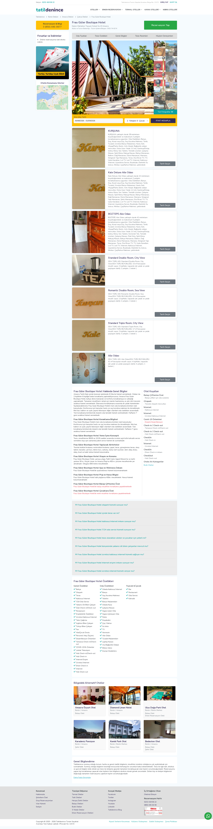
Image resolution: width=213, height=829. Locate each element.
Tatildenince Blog (115, 810)
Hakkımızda (40, 794)
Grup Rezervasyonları (44, 800)
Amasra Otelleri (67, 17)
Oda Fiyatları (81, 36)
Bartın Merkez (156, 710)
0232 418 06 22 (150, 802)
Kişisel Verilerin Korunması (119, 821)
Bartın (77, 710)
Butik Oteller (149, 465)
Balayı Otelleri (77, 803)
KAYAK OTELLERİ (152, 10)
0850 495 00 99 (150, 805)
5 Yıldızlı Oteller (78, 810)
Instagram (112, 800)
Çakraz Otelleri (82, 17)
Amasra (84, 710)
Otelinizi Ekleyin (150, 794)
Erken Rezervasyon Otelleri (82, 813)
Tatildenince (40, 17)
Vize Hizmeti (40, 803)
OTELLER (94, 10)
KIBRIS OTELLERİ (170, 10)
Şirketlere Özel (42, 797)
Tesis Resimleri (141, 36)
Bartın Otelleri (53, 17)
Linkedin (111, 807)
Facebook (112, 794)
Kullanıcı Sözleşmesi (139, 821)
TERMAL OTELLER (132, 10)
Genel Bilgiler (121, 36)
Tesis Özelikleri (101, 36)
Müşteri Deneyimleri (164, 36)
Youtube (111, 803)
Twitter (111, 797)
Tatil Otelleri (77, 797)
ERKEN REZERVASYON (111, 10)
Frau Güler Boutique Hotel (101, 17)
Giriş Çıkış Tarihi (80, 117)
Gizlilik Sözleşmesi (156, 821)
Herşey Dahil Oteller (80, 800)
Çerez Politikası (171, 821)
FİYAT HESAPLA (163, 120)
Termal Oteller (77, 794)
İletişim (39, 807)
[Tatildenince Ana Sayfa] (49, 9)
